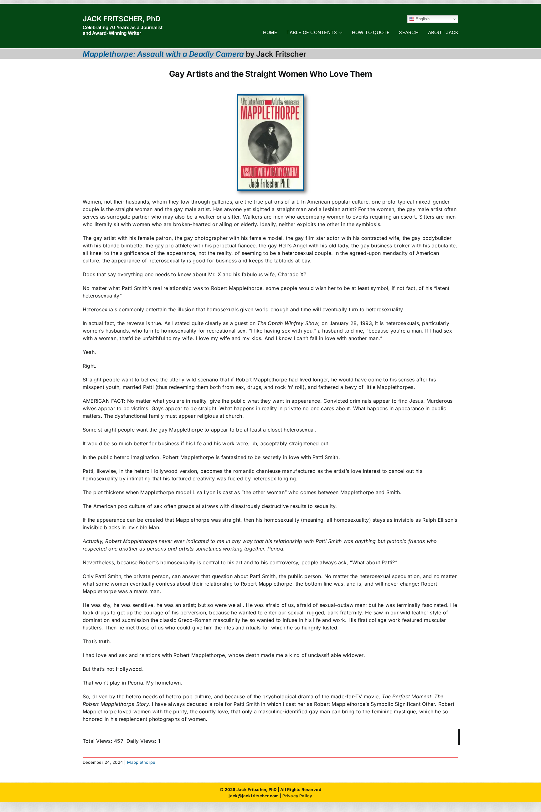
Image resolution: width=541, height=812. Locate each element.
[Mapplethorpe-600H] (270, 98)
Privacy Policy (297, 795)
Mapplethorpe (141, 762)
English (422, 19)
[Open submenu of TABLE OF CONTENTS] (340, 32)
